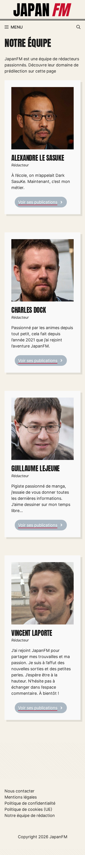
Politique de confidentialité (30, 803)
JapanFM (58, 836)
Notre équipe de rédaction (30, 815)
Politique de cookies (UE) (28, 809)
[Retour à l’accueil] (42, 9)
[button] (78, 27)
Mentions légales (21, 797)
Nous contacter (19, 791)
